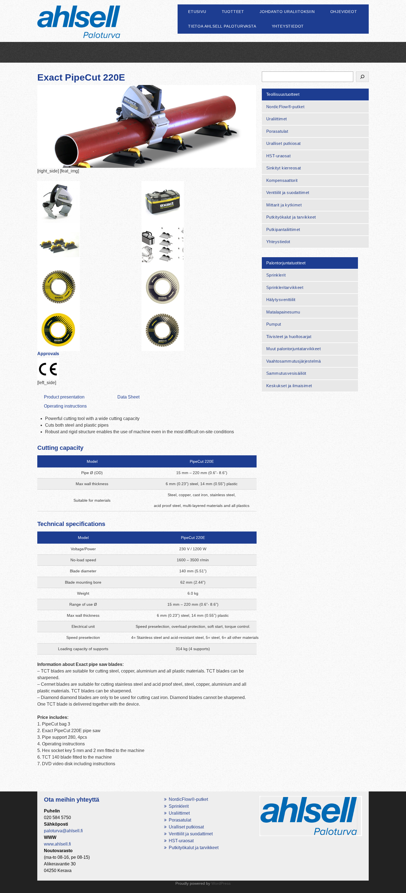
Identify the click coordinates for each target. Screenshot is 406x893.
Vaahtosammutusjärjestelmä (293, 361)
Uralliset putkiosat (283, 143)
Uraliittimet (276, 118)
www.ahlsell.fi (57, 844)
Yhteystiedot (288, 26)
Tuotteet (233, 11)
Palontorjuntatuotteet (286, 263)
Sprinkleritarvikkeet (285, 287)
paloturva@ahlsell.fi (63, 830)
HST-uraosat (278, 155)
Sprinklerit (276, 275)
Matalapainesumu (283, 312)
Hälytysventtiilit (281, 299)
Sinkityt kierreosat (283, 168)
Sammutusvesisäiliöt (286, 373)
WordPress (221, 883)
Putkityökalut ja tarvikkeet (291, 217)
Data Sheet (128, 397)
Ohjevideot (343, 11)
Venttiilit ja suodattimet (287, 192)
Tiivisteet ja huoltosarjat (288, 336)
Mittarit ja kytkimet (284, 205)
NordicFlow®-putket (285, 106)
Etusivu (197, 11)
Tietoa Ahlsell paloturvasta (222, 26)
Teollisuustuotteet (283, 94)
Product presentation (64, 397)
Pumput (273, 324)
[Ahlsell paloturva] (78, 28)
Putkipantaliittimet (283, 229)
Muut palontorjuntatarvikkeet (293, 348)
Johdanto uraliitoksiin (287, 11)
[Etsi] (362, 76)
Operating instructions (65, 406)
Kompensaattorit (282, 180)
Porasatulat (277, 131)
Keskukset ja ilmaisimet (289, 385)
